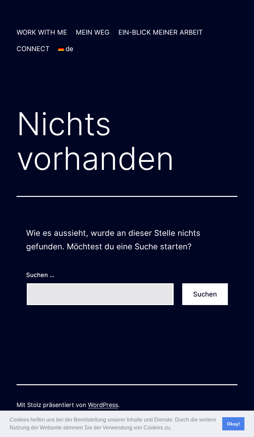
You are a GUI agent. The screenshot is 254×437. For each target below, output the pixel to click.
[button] (174, 428)
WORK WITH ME (42, 32)
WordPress (103, 404)
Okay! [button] (233, 423)
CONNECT (33, 49)
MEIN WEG (92, 32)
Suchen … (40, 274)
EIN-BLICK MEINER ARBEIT (160, 32)
